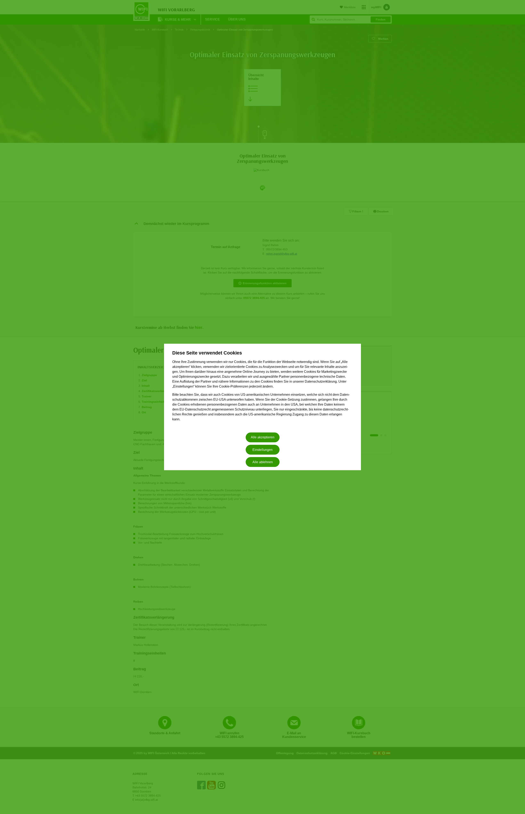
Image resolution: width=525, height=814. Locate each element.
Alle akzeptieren (262, 437)
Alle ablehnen (262, 462)
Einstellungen (262, 449)
